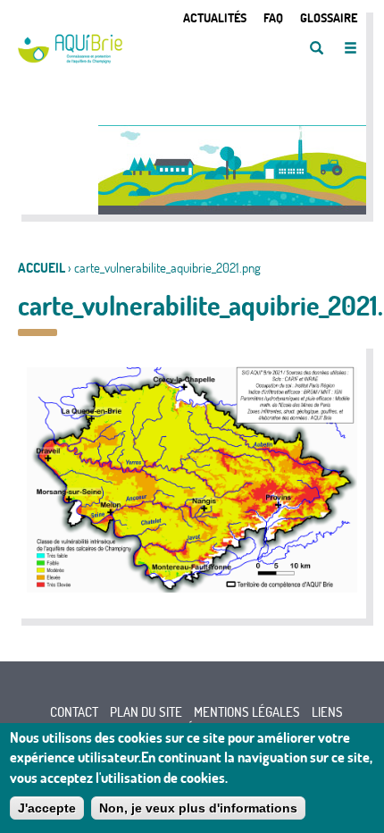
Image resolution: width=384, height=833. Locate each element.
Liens (327, 711)
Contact (74, 711)
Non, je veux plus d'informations (198, 808)
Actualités (214, 17)
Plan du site (146, 711)
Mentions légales (247, 711)
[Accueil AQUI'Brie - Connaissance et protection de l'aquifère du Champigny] (70, 58)
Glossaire (328, 17)
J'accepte (47, 808)
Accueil (41, 267)
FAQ (273, 17)
